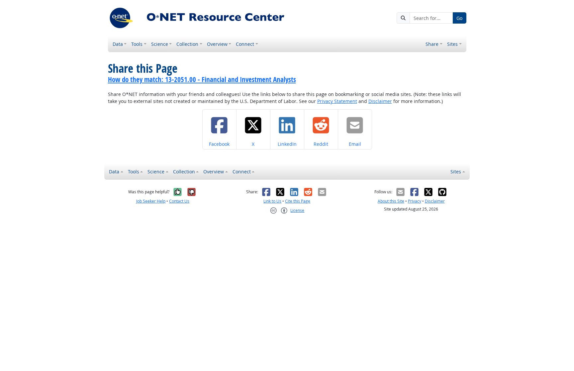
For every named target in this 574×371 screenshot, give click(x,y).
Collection (187, 44)
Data (118, 44)
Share (432, 44)
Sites (452, 44)
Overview (217, 44)
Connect (245, 44)
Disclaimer (380, 101)
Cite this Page (297, 201)
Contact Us (179, 201)
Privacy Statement (337, 101)
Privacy (414, 201)
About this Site (391, 201)
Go (459, 18)
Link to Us (272, 201)
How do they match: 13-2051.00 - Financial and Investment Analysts (202, 79)
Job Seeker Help (150, 201)
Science (159, 44)
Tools (137, 44)
